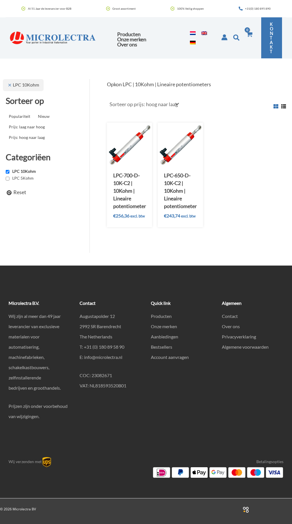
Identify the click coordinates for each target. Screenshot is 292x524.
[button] (236, 37)
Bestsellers (161, 347)
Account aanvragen (170, 357)
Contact (230, 316)
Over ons (231, 326)
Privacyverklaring (239, 336)
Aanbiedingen (164, 336)
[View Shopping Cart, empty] (249, 38)
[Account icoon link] (224, 37)
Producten (161, 316)
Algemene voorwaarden (245, 347)
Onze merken (164, 326)
